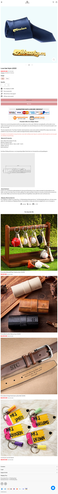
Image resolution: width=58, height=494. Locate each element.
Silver (7, 78)
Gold (3, 78)
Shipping (2, 72)
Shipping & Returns (17, 201)
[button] (1, 2)
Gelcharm (5, 491)
